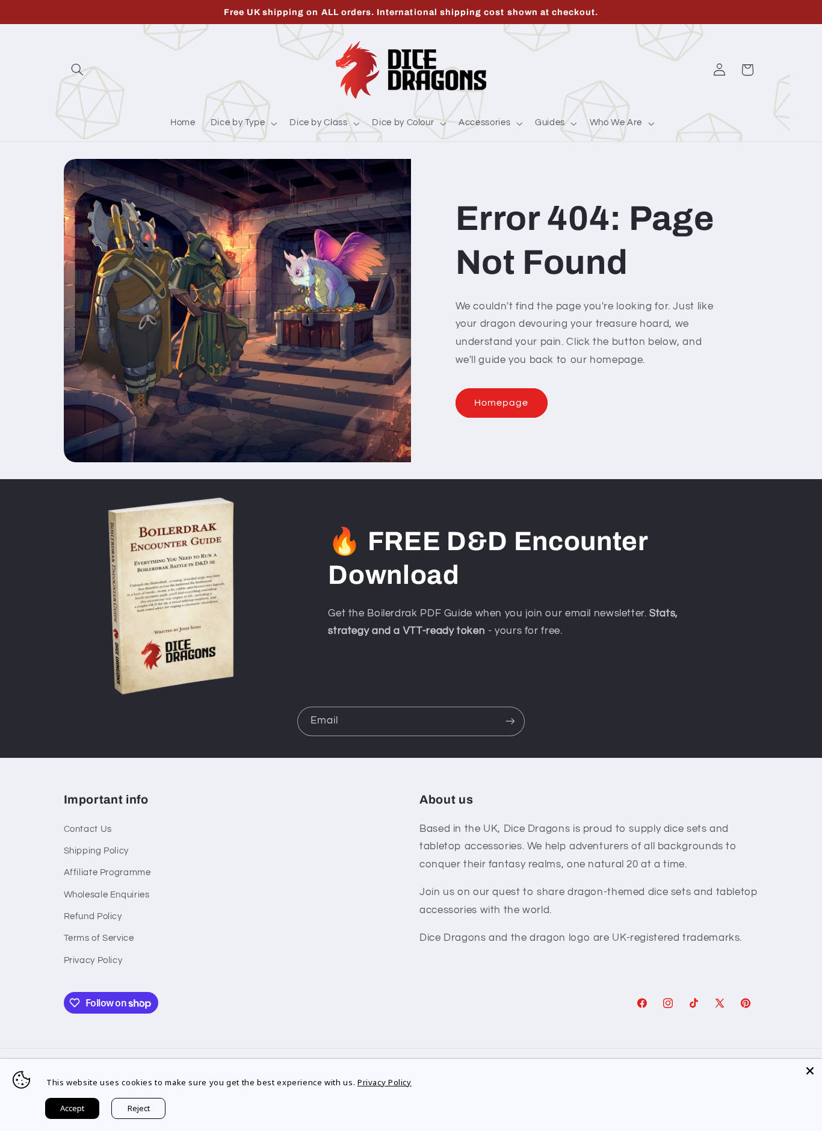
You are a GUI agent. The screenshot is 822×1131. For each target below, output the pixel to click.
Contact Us (88, 829)
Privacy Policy (93, 960)
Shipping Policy (96, 850)
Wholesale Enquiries (107, 894)
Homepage (501, 402)
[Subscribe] (510, 721)
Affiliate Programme (107, 872)
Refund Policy (93, 916)
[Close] (810, 1071)
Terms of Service (99, 938)
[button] (77, 70)
